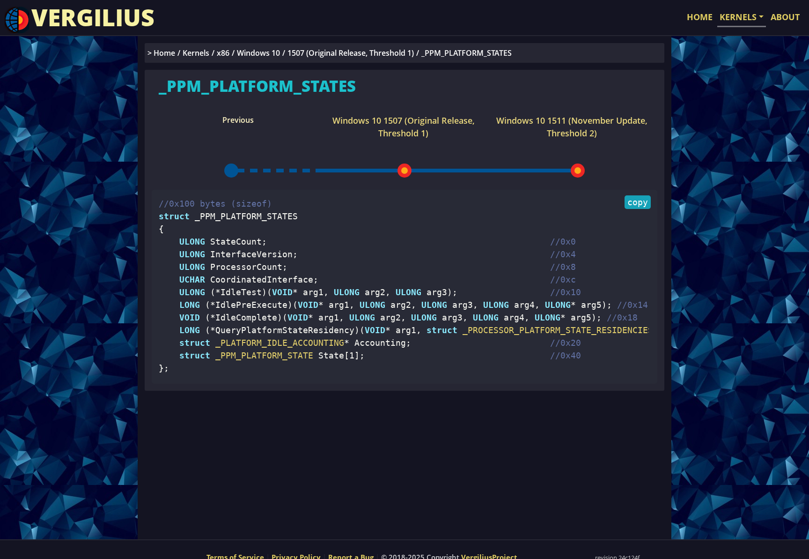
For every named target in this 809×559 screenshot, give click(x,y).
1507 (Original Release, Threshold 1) (350, 53)
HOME (700, 16)
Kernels (196, 53)
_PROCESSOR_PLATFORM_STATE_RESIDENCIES (555, 330)
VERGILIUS (92, 17)
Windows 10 (258, 53)
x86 (223, 53)
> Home (161, 53)
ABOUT (785, 16)
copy (637, 202)
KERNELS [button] (738, 16)
